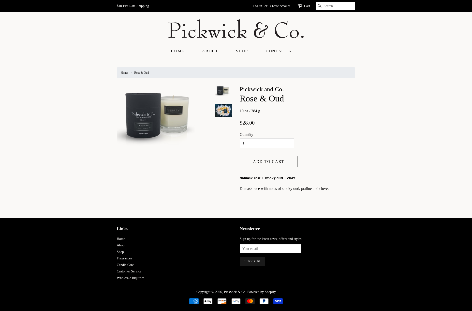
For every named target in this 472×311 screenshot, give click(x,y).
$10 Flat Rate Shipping (133, 6)
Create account (280, 6)
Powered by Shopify (261, 292)
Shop (242, 51)
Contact (277, 51)
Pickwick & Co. (235, 292)
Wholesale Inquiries (130, 278)
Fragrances (124, 258)
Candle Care (125, 265)
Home (177, 51)
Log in (257, 6)
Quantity (246, 134)
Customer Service (129, 271)
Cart (307, 6)
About (210, 51)
